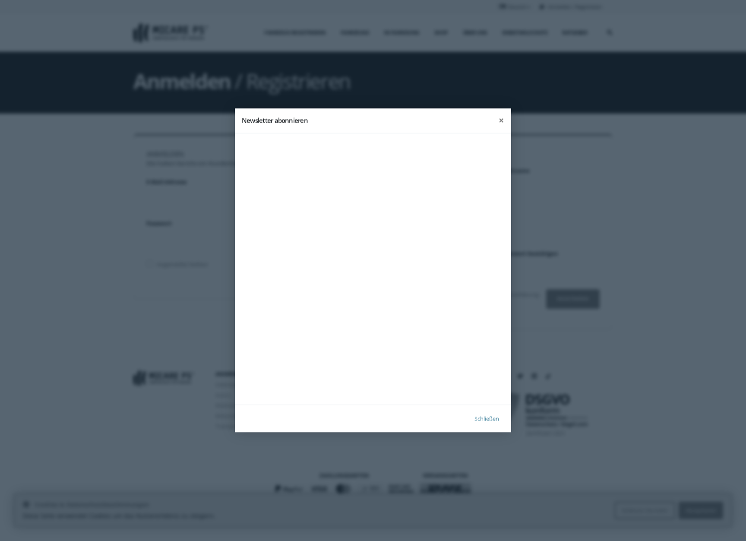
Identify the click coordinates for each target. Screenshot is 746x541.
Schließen (486, 419)
